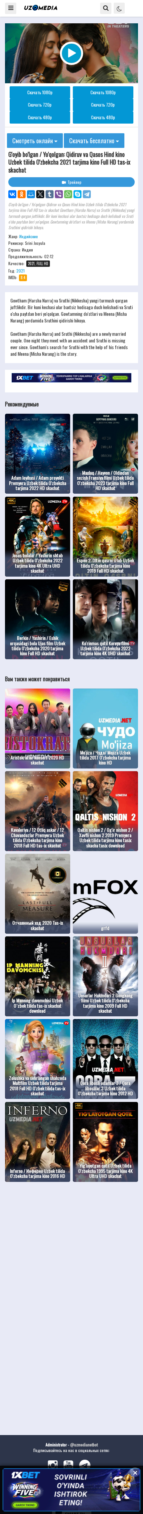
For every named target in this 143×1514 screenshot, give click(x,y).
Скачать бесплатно (92, 140)
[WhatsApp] (68, 194)
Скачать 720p (40, 104)
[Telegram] (87, 194)
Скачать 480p (40, 117)
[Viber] (59, 194)
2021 (20, 270)
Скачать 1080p (40, 92)
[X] (40, 194)
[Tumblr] (50, 194)
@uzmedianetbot (84, 1444)
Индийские (28, 236)
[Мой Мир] (31, 194)
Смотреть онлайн (33, 140)
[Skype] (77, 194)
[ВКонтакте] (12, 194)
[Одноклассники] (22, 194)
